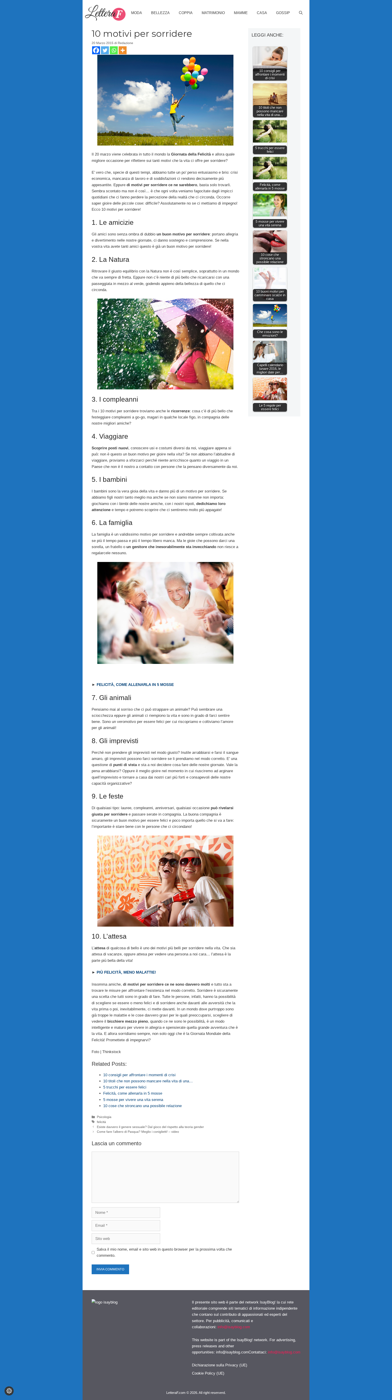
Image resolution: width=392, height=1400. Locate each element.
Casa (262, 13)
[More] (123, 50)
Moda (136, 13)
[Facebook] (96, 50)
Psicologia (104, 1117)
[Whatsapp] (114, 50)
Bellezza (160, 13)
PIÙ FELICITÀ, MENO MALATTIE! (126, 972)
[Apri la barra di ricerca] (300, 13)
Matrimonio (213, 13)
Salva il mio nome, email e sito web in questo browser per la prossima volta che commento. (164, 1252)
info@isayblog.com (234, 1327)
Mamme (241, 13)
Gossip (283, 13)
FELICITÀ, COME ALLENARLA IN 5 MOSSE (135, 685)
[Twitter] (105, 50)
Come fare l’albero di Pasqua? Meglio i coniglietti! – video (138, 1131)
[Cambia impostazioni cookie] (9, 1390)
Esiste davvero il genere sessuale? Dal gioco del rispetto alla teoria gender (150, 1127)
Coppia (186, 13)
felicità (101, 1122)
